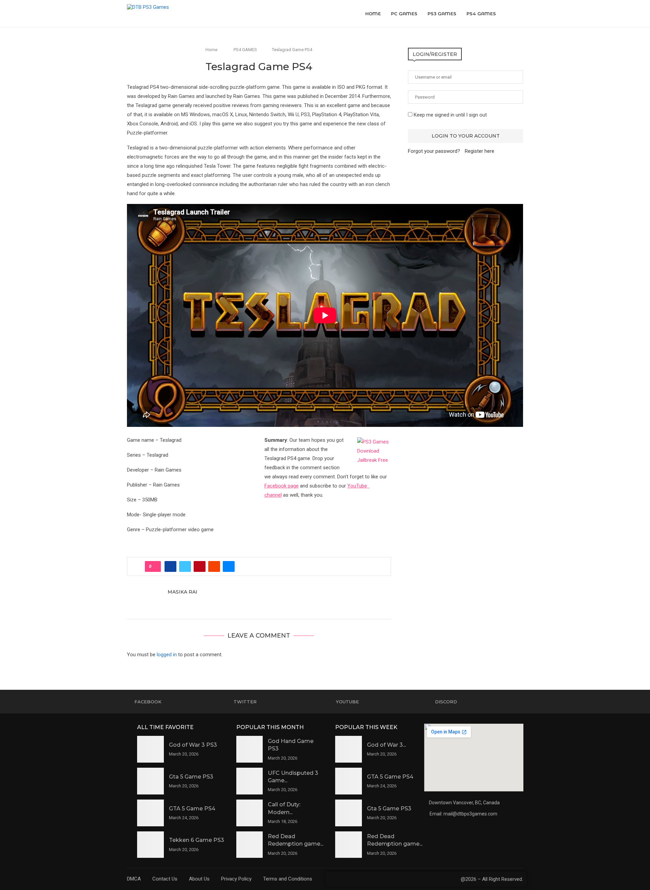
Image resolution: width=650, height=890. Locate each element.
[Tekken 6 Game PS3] (150, 844)
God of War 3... (386, 745)
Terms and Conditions (287, 879)
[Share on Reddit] (214, 566)
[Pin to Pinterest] (199, 566)
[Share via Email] (229, 566)
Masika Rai (182, 592)
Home (373, 13)
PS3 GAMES (442, 13)
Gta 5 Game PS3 (191, 776)
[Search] (519, 13)
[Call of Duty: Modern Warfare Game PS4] (249, 813)
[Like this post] (155, 566)
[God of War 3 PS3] (150, 749)
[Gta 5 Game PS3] (150, 781)
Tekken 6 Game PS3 (196, 840)
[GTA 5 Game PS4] (150, 813)
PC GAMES (404, 13)
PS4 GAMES (481, 13)
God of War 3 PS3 (193, 745)
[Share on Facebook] (170, 566)
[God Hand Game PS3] (249, 749)
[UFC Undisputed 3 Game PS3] (249, 781)
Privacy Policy (236, 879)
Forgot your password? (434, 151)
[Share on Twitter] (185, 566)
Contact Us (164, 879)
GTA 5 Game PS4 (192, 808)
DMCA (134, 879)
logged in (167, 654)
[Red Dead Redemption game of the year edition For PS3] (249, 844)
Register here (479, 151)
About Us (199, 879)
